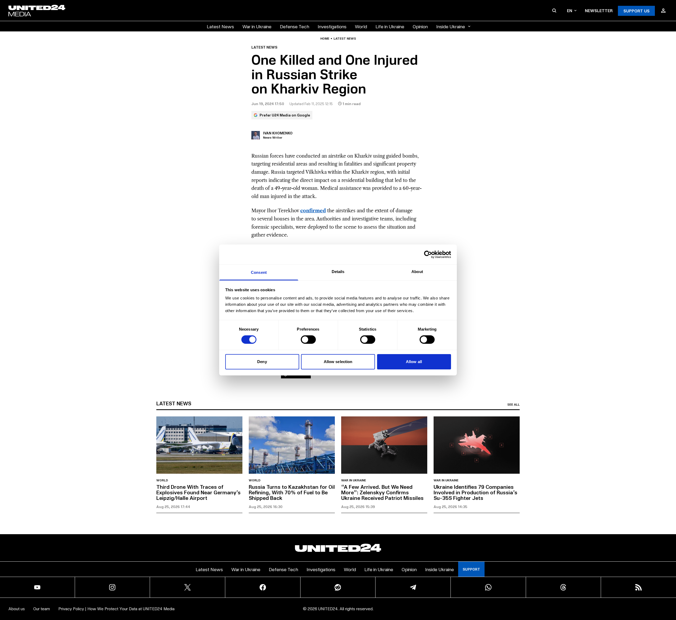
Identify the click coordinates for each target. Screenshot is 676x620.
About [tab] (417, 271)
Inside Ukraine (450, 26)
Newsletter (599, 10)
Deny (262, 361)
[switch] (308, 339)
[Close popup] (669, 610)
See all (513, 404)
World (361, 26)
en (569, 10)
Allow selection (338, 361)
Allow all (414, 361)
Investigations (332, 26)
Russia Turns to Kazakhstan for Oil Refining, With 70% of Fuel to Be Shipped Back (292, 492)
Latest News (220, 26)
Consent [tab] (259, 272)
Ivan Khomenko (278, 132)
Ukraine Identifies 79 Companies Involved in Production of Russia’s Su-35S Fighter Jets (475, 492)
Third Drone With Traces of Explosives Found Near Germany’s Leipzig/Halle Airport (198, 492)
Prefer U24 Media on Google (285, 115)
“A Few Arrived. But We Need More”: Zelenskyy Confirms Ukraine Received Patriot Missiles (382, 492)
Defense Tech (294, 26)
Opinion (420, 26)
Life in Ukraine (389, 26)
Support (471, 569)
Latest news (345, 38)
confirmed (313, 211)
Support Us (636, 11)
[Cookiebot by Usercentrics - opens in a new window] (428, 254)
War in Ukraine (256, 26)
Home (324, 38)
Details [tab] (338, 271)
